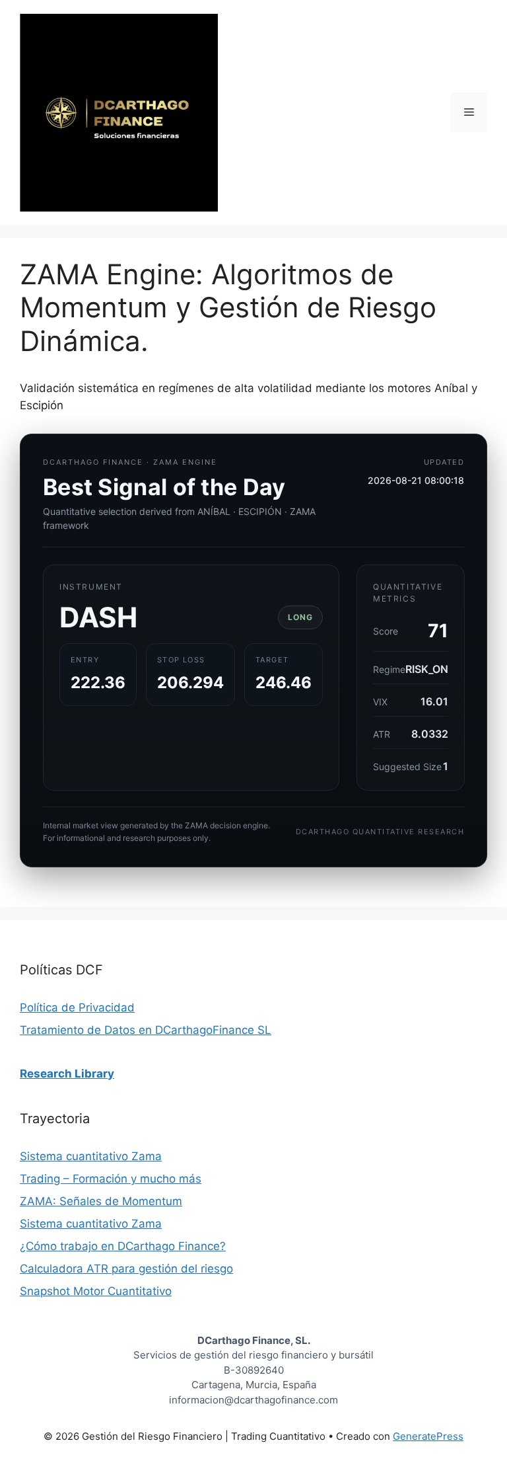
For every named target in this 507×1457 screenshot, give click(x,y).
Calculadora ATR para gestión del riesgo (126, 1268)
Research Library (67, 1073)
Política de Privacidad (77, 1007)
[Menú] (469, 112)
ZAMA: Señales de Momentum (101, 1201)
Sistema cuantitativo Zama (91, 1156)
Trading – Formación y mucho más (110, 1178)
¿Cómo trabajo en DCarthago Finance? (123, 1246)
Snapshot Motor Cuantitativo (96, 1291)
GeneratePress (428, 1436)
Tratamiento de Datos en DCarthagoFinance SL (145, 1030)
